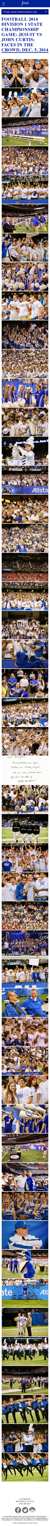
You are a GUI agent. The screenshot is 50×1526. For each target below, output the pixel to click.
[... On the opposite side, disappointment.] (25, 567)
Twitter (25, 1510)
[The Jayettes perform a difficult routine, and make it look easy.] (25, 1409)
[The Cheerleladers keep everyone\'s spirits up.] (25, 276)
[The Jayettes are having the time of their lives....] (25, 334)
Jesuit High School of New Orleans (25, 3)
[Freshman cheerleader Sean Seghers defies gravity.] (25, 1293)
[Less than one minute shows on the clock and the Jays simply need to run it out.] (25, 596)
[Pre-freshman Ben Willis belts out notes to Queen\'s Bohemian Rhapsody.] (25, 1438)
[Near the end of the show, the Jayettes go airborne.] (25, 1467)
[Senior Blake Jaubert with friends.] (25, 1089)
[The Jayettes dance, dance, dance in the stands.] (25, 1206)
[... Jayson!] (25, 1264)
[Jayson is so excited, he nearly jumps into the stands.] (25, 654)
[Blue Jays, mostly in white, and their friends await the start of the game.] (25, 857)
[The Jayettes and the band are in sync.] (25, 102)
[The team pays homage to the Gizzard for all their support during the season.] (25, 712)
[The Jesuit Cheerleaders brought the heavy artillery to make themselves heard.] (25, 1119)
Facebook (17, 1510)
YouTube (32, 1510)
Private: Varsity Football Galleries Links (20, 11)
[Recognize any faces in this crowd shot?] (25, 799)
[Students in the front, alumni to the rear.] (25, 915)
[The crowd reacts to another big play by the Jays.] (25, 247)
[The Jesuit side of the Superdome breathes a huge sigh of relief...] (25, 538)
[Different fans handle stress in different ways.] (25, 305)
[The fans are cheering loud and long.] (25, 160)
